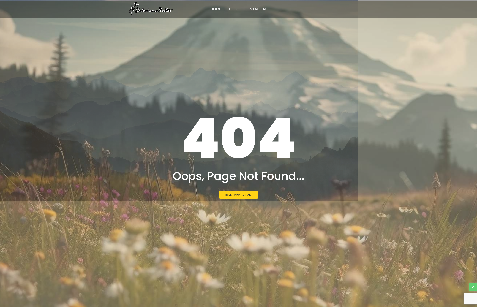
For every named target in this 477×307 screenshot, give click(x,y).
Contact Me (256, 9)
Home (215, 9)
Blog (232, 9)
